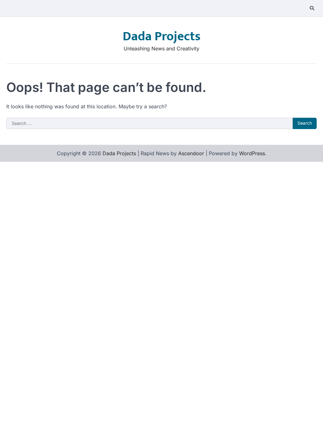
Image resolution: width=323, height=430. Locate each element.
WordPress (252, 153)
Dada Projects (162, 36)
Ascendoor (191, 153)
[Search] (312, 8)
